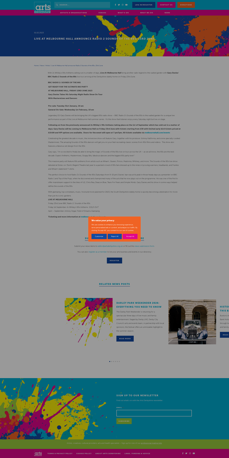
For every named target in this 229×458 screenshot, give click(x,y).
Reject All (114, 236)
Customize (99, 236)
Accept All (130, 236)
